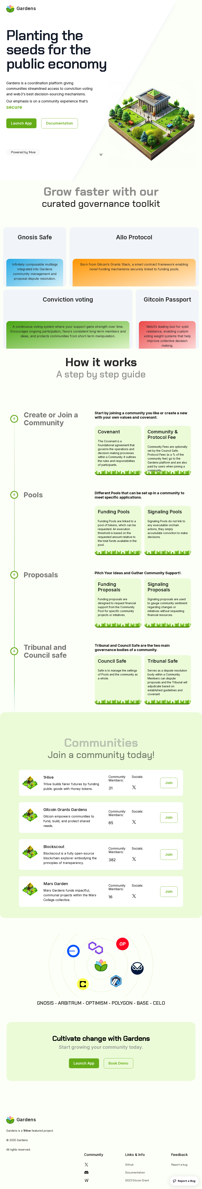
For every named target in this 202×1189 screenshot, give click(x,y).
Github (129, 1164)
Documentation (135, 1172)
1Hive (27, 1130)
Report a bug (179, 1164)
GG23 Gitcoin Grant (137, 1180)
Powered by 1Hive (23, 152)
